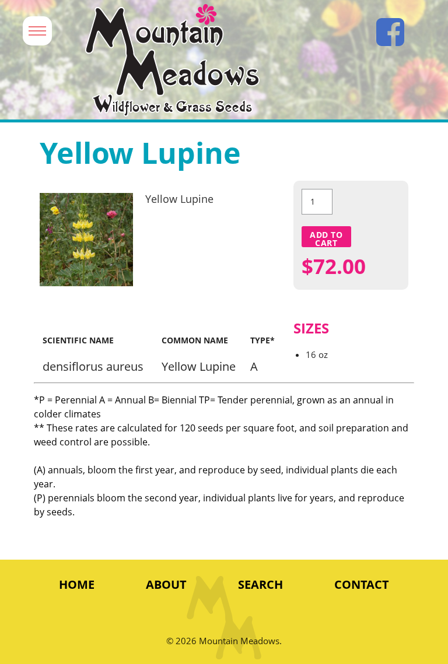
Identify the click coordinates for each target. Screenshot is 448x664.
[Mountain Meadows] (205, 60)
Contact (361, 584)
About (166, 584)
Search (260, 584)
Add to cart (326, 238)
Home (76, 584)
